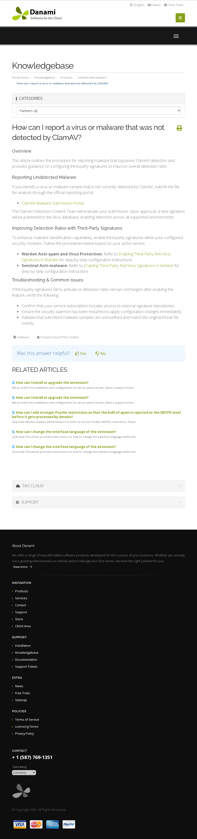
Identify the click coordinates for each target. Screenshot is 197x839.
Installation (23, 646)
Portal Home (20, 77)
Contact (20, 605)
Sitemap (21, 700)
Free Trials (176, 5)
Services (21, 598)
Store (19, 619)
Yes (82, 353)
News (156, 5)
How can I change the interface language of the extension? (65, 432)
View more (20, 567)
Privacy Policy (24, 734)
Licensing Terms (26, 727)
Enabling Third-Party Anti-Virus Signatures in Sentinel (128, 265)
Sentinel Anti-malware (92, 77)
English (138, 5)
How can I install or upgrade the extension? (52, 382)
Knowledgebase (44, 77)
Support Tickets (26, 667)
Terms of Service (27, 720)
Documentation (26, 660)
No (102, 353)
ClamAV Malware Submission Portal (53, 203)
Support (21, 612)
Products (66, 77)
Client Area (23, 626)
